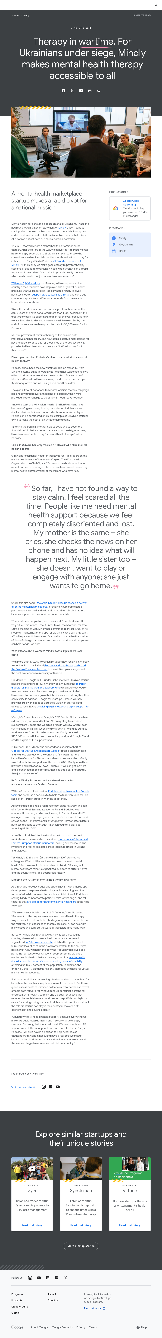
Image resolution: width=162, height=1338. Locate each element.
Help (144, 1327)
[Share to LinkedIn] (81, 91)
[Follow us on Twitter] (65, 1278)
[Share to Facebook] (63, 91)
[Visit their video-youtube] (58, 1087)
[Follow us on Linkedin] (48, 1278)
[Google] (17, 1327)
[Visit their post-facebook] (51, 1087)
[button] (98, 91)
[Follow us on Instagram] (30, 1278)
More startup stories (81, 1246)
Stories (15, 15)
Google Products (62, 1327)
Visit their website (21, 1087)
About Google (39, 1327)
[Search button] (156, 5)
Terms (93, 1327)
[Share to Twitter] (72, 91)
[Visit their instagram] (44, 1087)
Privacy (80, 1327)
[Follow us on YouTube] (39, 1278)
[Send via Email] (90, 91)
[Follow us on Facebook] (56, 1278)
